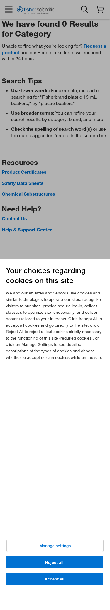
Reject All (54, 562)
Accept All (55, 579)
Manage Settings (55, 545)
